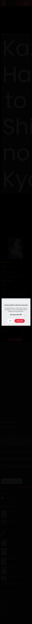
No (10, 321)
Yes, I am (19, 321)
